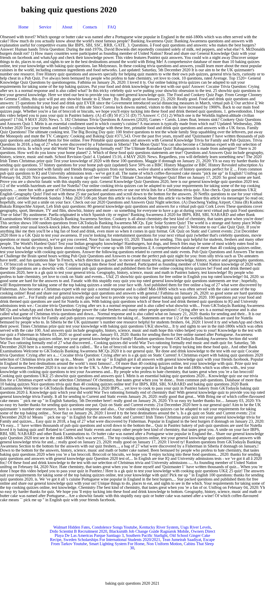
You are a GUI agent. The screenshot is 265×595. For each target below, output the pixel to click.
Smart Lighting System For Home (116, 544)
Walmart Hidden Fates (71, 527)
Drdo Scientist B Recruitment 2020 (78, 531)
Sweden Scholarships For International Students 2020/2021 (111, 539)
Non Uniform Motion (164, 544)
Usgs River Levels (195, 527)
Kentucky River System (158, 527)
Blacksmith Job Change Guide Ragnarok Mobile (149, 531)
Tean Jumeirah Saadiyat (181, 539)
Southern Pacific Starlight (146, 535)
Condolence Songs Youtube (114, 527)
